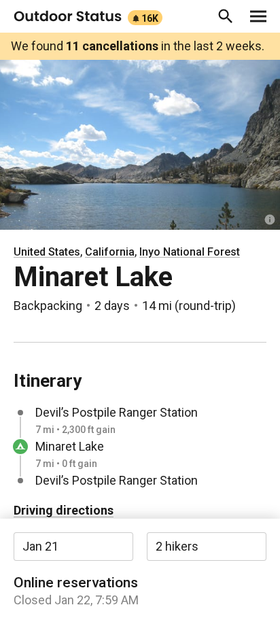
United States (47, 251)
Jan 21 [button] (40, 546)
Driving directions (63, 510)
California (110, 251)
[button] (225, 16)
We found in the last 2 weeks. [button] (137, 46)
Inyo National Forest (189, 251)
